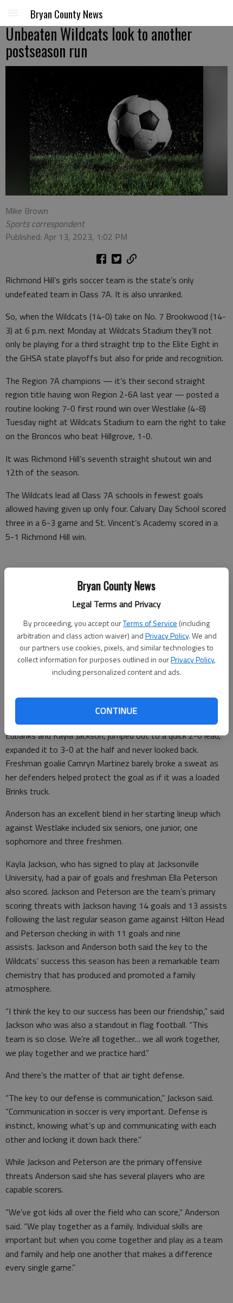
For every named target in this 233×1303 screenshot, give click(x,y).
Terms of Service (150, 623)
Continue (116, 710)
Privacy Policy (167, 635)
